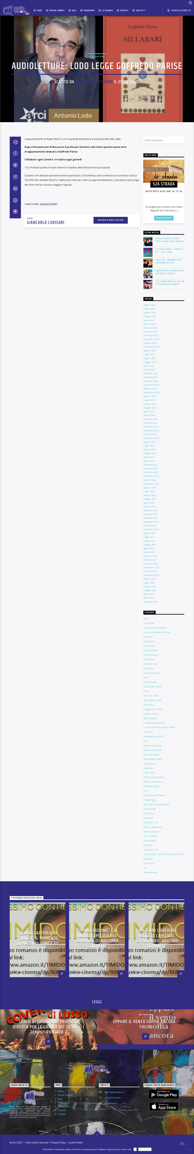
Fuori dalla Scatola (152, 700)
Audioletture (97, 56)
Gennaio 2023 (150, 468)
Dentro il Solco (150, 663)
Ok (135, 1149)
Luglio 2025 (149, 354)
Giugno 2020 (149, 586)
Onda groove (149, 763)
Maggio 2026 (149, 316)
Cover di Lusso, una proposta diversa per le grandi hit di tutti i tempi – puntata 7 (48, 1027)
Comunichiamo (150, 650)
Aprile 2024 (148, 411)
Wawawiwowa (150, 872)
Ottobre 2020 (150, 571)
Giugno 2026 (149, 312)
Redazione (17, 972)
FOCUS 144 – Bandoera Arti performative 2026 (169, 261)
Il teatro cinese (150, 713)
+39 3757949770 (112, 1097)
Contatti (140, 10)
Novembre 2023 (151, 430)
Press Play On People (153, 795)
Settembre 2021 (151, 529)
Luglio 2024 (149, 400)
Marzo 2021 (149, 552)
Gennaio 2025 (150, 377)
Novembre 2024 (151, 384)
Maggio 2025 (149, 362)
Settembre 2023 (151, 438)
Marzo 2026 (149, 324)
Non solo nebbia (151, 754)
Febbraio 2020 (150, 601)
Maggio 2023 (149, 453)
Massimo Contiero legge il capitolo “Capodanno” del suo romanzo (156, 938)
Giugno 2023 (149, 449)
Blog (74, 10)
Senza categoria (151, 831)
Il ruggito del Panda (152, 709)
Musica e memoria (152, 750)
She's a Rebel (149, 836)
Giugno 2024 (149, 403)
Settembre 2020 (151, 575)
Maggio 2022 (149, 498)
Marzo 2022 (149, 506)
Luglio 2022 (149, 491)
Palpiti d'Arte (149, 772)
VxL (145, 867)
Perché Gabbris (56, 10)
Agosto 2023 (149, 441)
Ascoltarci (148, 636)
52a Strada (148, 623)
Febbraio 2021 (150, 555)
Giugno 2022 (149, 495)
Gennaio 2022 (150, 514)
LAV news (148, 731)
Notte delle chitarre (152, 759)
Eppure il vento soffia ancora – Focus (146, 1024)
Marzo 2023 (149, 461)
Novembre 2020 (151, 567)
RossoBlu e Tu (150, 822)
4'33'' (145, 618)
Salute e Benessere (152, 827)
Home (39, 10)
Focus (146, 691)
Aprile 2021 (148, 548)
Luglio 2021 (149, 536)
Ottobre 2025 (150, 343)
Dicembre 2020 (150, 563)
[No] (190, 1149)
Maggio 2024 (149, 407)
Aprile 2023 (148, 457)
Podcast (124, 10)
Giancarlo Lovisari (94, 81)
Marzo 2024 (149, 415)
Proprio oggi (149, 799)
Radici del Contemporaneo (156, 804)
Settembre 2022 (151, 483)
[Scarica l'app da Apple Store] (163, 1106)
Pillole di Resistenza (153, 781)
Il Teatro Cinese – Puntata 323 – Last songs (169, 251)
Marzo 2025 (149, 369)
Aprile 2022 (148, 502)
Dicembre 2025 (150, 335)
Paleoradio (148, 768)
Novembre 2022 (151, 476)
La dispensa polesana (154, 722)
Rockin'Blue (149, 813)
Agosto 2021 (149, 533)
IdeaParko (148, 704)
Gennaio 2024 (150, 422)
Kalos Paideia (150, 718)
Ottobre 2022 (150, 480)
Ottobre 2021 (150, 525)
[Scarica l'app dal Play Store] (163, 1094)
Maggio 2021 (149, 544)
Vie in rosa (148, 863)
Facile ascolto (150, 682)
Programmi (89, 10)
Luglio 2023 (149, 445)
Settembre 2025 (151, 346)
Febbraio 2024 (150, 419)
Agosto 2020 (149, 578)
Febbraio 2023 (150, 464)
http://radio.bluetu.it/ (114, 1092)
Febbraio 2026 (150, 327)
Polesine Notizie (151, 786)
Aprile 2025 (148, 365)
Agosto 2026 (149, 305)
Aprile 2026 (148, 320)
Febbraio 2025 (150, 373)
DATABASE (148, 659)
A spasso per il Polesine (155, 627)
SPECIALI (147, 845)
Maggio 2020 (149, 590)
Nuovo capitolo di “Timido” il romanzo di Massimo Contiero (38, 938)
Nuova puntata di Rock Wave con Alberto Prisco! (170, 272)
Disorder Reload (151, 673)
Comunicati (148, 645)
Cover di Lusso (150, 654)
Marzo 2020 (149, 597)
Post (145, 790)
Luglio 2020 (149, 582)
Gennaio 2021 (150, 559)
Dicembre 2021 (150, 517)
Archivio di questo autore (111, 220)
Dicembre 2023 (150, 426)
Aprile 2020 (148, 594)
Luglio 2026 (149, 308)
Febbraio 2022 (150, 510)
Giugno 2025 (149, 358)
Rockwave (148, 817)
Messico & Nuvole (152, 745)
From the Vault (150, 695)
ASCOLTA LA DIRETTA (181, 10)
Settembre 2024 (151, 392)
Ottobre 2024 (150, 388)
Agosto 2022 (149, 487)
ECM (145, 677)
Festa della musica (152, 686)
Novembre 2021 (151, 521)
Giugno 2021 (149, 540)
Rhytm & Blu (149, 808)
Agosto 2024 (149, 396)
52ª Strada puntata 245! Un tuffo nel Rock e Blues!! (170, 283)
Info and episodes (163, 218)
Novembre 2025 (151, 339)
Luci (145, 740)
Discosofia (148, 668)
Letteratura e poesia (153, 736)
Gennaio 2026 (150, 331)
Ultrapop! (147, 858)
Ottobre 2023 (150, 434)
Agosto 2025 (149, 350)
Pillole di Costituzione (153, 777)
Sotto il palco (149, 840)
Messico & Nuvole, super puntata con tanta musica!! (170, 240)
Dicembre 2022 (150, 472)
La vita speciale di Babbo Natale (159, 727)
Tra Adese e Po (151, 849)
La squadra (107, 10)
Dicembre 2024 (150, 381)
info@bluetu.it (110, 1103)
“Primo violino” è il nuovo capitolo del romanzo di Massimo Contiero (97, 938)
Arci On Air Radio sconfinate (157, 632)
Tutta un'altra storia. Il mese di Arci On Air (163, 854)
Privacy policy (145, 1149)
